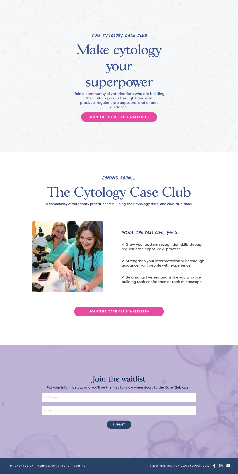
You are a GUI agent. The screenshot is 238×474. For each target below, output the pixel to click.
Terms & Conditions (53, 465)
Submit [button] (119, 424)
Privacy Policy (21, 465)
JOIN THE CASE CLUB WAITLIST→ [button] (119, 117)
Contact (80, 465)
